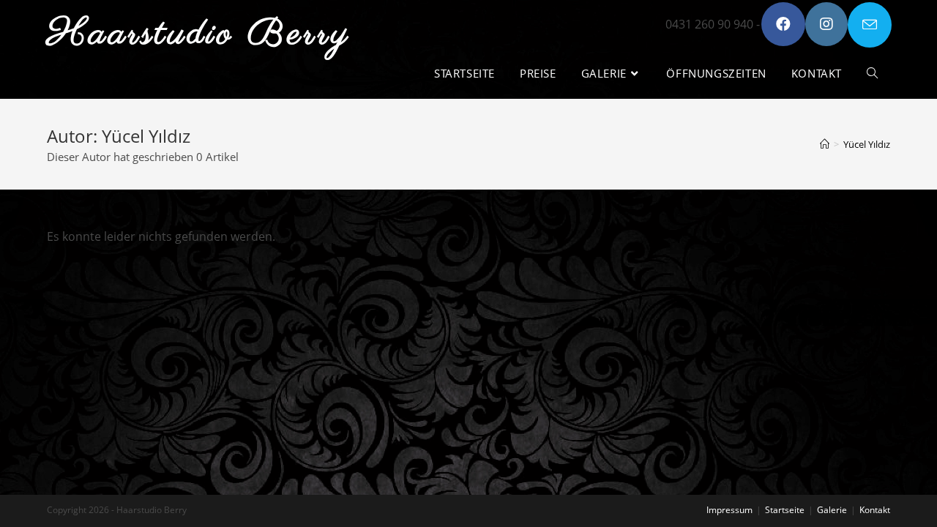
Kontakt (874, 510)
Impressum (729, 510)
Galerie (832, 510)
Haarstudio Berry (199, 34)
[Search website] (872, 73)
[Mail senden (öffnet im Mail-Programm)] (870, 25)
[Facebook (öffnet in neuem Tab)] (783, 24)
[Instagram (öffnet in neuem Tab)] (826, 24)
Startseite (785, 510)
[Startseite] (824, 144)
